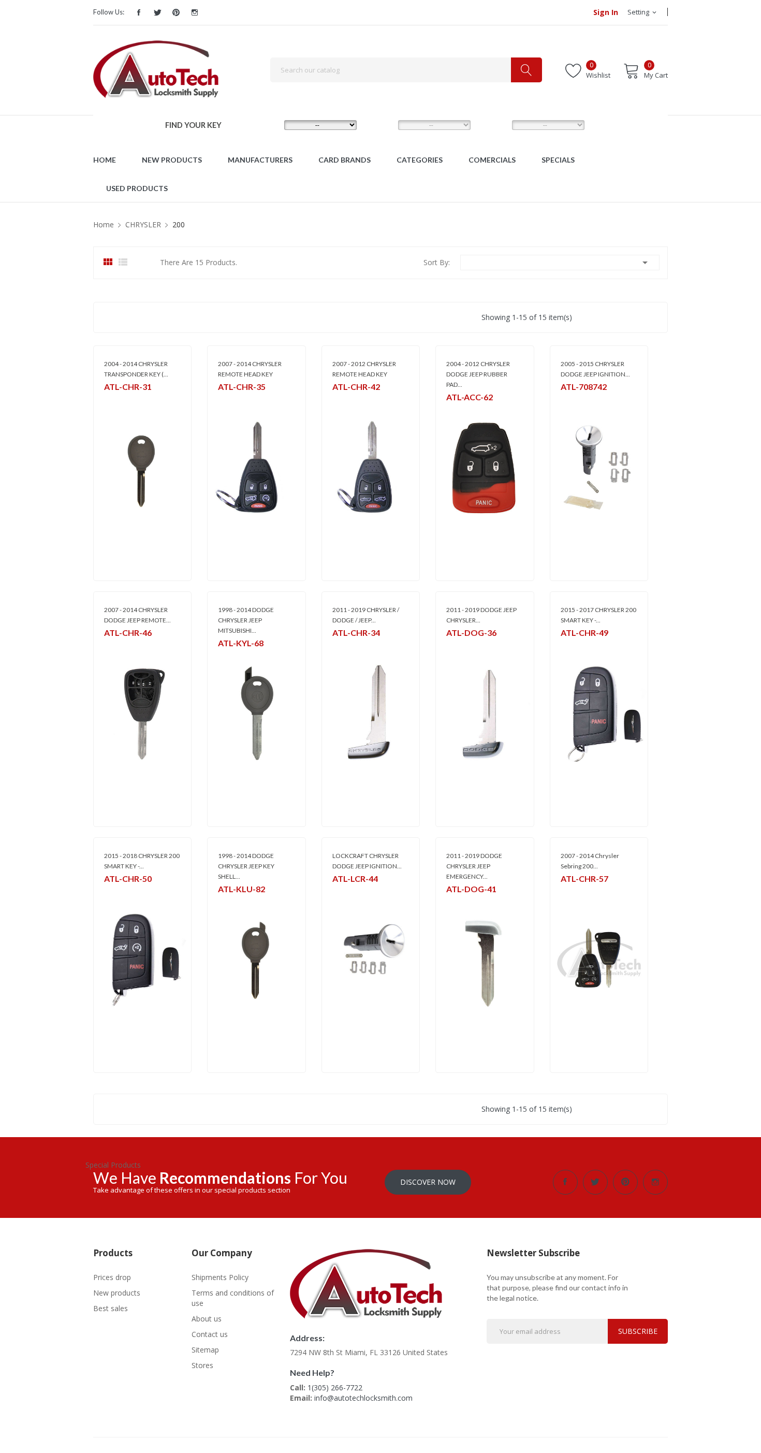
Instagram (195, 12)
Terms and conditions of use (233, 1298)
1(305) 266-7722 (335, 1387)
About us (207, 1319)
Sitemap (205, 1350)
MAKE (266, 124)
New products (116, 1293)
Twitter (157, 12)
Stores (202, 1365)
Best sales (110, 1308)
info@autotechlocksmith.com (363, 1398)
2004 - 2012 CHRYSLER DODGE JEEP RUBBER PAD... (478, 374)
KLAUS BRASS (237, 902)
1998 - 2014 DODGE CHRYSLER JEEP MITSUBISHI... (246, 620)
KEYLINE (229, 656)
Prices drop (112, 1277)
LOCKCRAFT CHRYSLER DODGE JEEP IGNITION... (367, 861)
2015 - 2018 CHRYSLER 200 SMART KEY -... (142, 861)
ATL (109, 400)
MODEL (383, 124)
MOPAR (229, 400)
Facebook (139, 12)
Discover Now (428, 1182)
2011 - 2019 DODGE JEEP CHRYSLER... (481, 615)
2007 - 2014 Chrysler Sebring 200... (590, 861)
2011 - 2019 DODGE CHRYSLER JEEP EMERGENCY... (474, 866)
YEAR (493, 124)
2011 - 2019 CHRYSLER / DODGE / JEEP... (365, 615)
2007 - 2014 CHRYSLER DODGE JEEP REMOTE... (137, 615)
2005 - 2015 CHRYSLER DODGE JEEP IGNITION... (595, 369)
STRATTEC (575, 400)
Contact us (210, 1334)
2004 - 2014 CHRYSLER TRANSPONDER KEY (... (136, 369)
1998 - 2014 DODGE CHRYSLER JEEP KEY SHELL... (246, 866)
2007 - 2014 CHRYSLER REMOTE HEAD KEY (250, 369)
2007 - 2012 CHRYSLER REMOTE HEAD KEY (364, 369)
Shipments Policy (220, 1277)
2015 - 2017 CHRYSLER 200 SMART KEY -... (598, 615)
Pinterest (176, 12)
